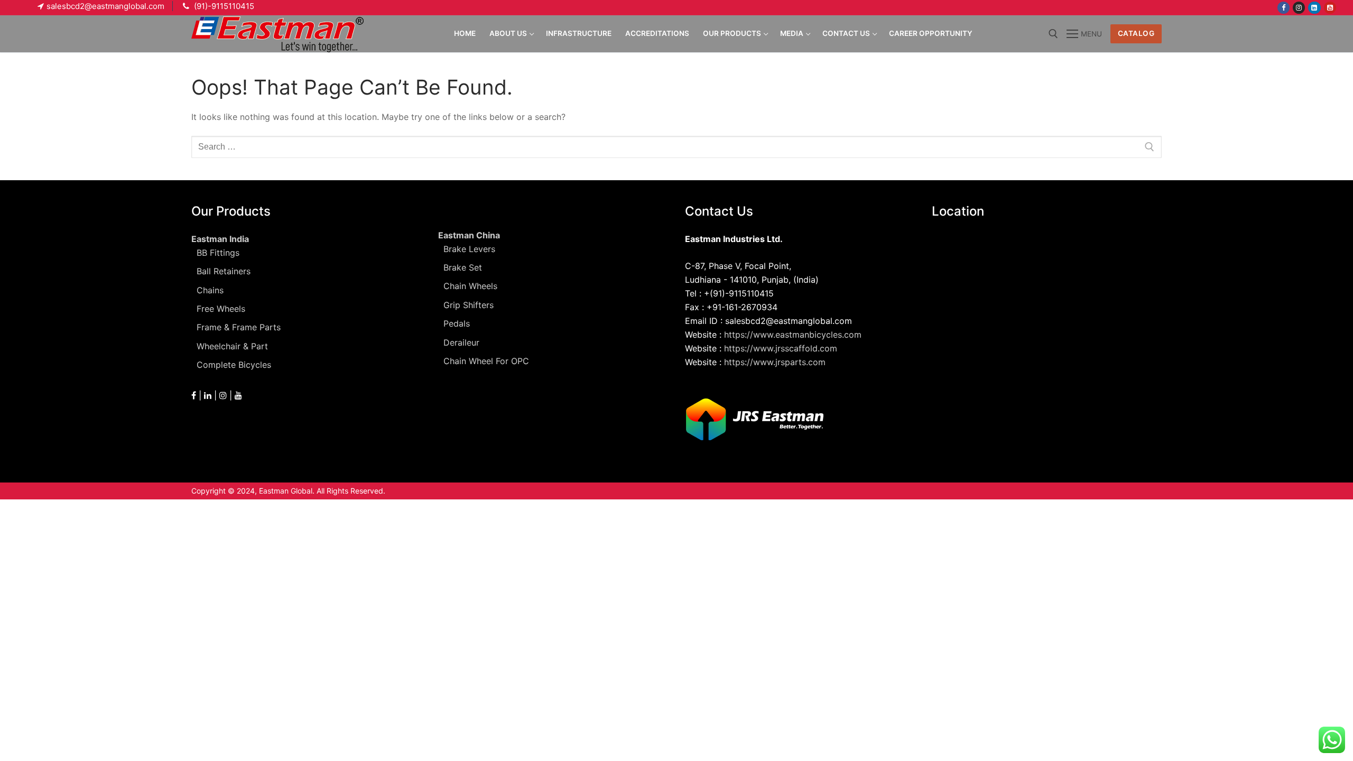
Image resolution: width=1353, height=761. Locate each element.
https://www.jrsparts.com (775, 362)
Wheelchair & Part (232, 346)
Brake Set (462, 267)
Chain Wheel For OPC (486, 361)
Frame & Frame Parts (239, 327)
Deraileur (461, 342)
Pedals (456, 323)
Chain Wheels (470, 286)
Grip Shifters (468, 305)
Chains (210, 290)
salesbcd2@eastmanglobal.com (105, 6)
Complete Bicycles (234, 364)
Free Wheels (221, 308)
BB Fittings (218, 252)
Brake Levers (469, 249)
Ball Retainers (224, 271)
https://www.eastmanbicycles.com (792, 334)
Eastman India (220, 239)
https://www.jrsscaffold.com (780, 348)
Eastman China (469, 235)
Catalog (1136, 33)
